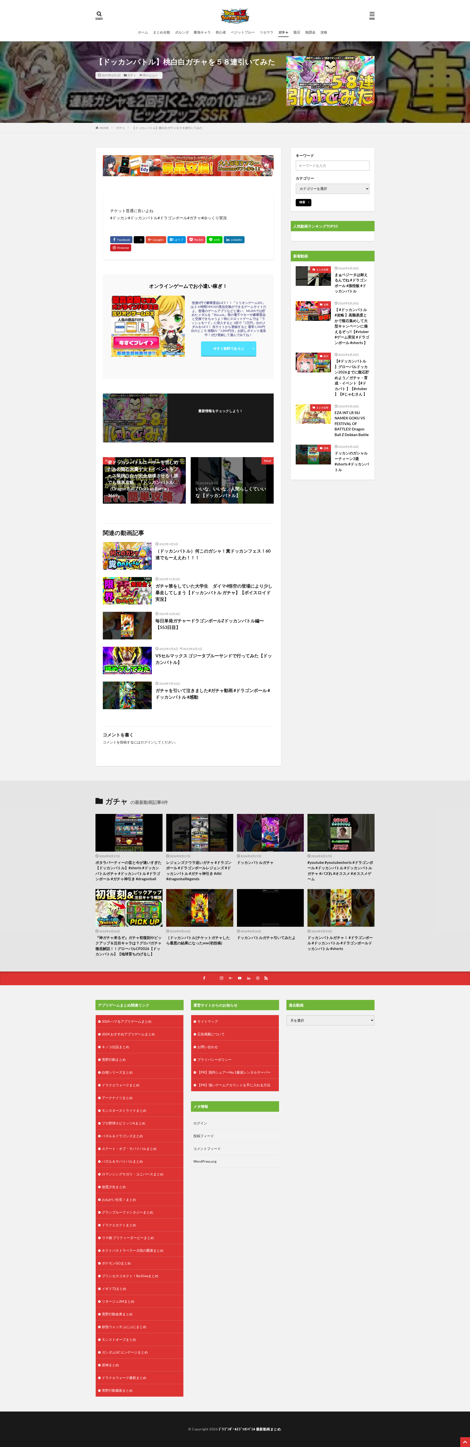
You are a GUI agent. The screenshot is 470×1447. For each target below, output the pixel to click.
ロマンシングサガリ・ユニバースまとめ (133, 1174)
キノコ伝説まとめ (115, 1047)
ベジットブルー (243, 32)
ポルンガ (182, 32)
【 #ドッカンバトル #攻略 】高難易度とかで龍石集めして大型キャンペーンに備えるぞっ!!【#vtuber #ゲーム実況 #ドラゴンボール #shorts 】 (352, 326)
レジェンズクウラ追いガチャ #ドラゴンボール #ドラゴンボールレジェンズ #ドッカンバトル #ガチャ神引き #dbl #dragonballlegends (199, 870)
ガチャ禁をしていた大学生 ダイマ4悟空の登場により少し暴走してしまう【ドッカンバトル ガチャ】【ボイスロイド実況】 (213, 592)
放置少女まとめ (114, 1187)
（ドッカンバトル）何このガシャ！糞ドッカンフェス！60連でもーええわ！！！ (212, 554)
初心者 (221, 32)
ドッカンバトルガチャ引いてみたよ (266, 937)
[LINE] (215, 239)
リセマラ (266, 32)
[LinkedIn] (234, 239)
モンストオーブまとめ (119, 1339)
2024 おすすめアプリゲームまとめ (128, 1034)
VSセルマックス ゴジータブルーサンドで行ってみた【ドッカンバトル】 (213, 659)
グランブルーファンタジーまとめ (127, 1212)
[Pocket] (196, 239)
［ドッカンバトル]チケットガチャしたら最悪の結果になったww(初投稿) (198, 940)
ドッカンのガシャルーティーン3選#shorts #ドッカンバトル (352, 461)
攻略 (323, 32)
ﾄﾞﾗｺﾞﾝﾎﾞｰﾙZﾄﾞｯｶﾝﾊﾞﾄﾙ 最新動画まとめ (250, 1429)
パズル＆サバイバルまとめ (122, 1161)
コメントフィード (207, 1148)
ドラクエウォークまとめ (121, 1085)
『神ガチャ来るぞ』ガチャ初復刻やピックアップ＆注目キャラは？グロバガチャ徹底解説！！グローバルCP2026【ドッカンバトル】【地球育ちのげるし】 (128, 945)
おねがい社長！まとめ (119, 1199)
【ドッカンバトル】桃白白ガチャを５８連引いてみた (167, 128)
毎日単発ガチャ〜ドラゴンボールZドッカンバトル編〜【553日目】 (209, 624)
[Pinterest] (120, 247)
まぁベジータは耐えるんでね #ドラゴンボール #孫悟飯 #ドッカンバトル (351, 282)
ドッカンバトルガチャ (255, 862)
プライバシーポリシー (214, 1059)
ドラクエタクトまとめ (119, 1225)
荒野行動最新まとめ (117, 1390)
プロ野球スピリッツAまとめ (123, 1123)
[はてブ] (176, 239)
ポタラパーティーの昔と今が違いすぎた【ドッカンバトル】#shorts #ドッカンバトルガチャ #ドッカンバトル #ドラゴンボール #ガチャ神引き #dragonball (128, 870)
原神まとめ (110, 1365)
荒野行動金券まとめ (117, 1314)
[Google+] (156, 239)
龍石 (297, 32)
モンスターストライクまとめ (124, 1110)
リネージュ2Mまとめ (118, 1301)
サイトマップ (207, 1021)
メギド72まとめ (114, 1288)
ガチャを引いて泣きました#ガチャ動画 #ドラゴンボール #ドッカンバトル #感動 (212, 694)
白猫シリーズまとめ (117, 1072)
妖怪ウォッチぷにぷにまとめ (124, 1327)
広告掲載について (211, 1034)
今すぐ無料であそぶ (228, 348)
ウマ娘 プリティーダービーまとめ (128, 1238)
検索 (302, 202)
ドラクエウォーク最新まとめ (124, 1378)
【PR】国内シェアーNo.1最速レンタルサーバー (234, 1072)
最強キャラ (202, 32)
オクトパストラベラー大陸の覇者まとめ (133, 1250)
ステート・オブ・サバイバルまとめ (129, 1148)
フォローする (220, 417)
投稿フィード (203, 1136)
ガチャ (283, 32)
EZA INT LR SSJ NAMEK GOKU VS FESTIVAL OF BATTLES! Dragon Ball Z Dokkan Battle (352, 423)
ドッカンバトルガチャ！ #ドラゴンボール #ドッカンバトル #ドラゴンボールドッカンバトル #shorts (340, 943)
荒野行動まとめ (114, 1059)
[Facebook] (121, 239)
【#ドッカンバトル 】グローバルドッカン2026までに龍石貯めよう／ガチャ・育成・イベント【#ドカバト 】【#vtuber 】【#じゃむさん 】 (352, 377)
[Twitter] (139, 239)
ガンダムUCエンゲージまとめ (125, 1352)
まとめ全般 (161, 32)
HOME (104, 128)
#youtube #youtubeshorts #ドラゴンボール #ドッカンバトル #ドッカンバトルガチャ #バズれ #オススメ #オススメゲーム (340, 870)
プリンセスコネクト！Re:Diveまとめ (130, 1276)
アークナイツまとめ (117, 1098)
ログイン (147, 742)
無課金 (310, 32)
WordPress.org (204, 1161)
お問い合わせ (207, 1047)
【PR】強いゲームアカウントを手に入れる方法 (233, 1085)
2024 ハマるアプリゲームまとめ (127, 1021)
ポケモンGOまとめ (116, 1263)
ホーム (143, 32)
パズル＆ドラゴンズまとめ (122, 1136)
